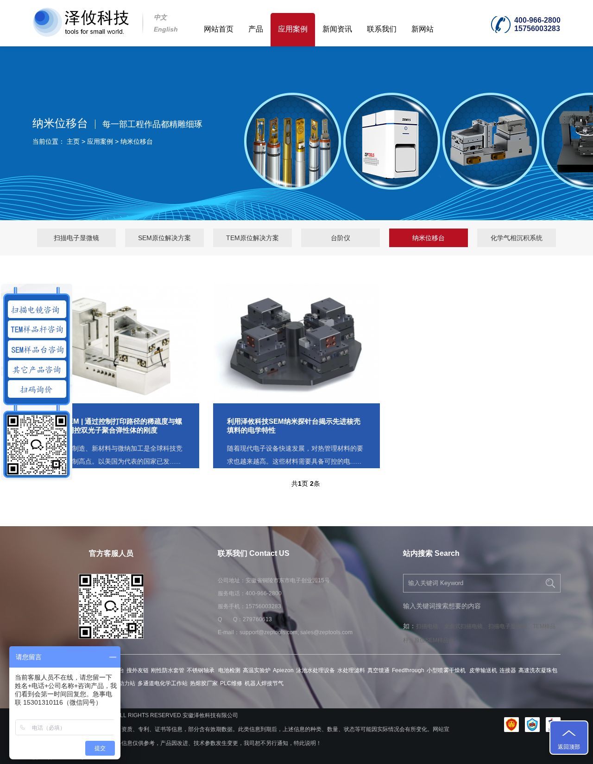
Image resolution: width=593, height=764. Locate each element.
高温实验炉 (257, 670)
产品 (255, 29)
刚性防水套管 (167, 670)
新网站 (422, 29)
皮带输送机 (483, 670)
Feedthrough (408, 670)
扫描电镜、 (430, 626)
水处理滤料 (351, 670)
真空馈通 (378, 670)
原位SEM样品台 (434, 640)
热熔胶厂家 (204, 683)
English (166, 29)
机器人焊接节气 (264, 683)
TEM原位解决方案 (252, 238)
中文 (160, 17)
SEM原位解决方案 (164, 238)
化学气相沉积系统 (517, 238)
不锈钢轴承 (201, 670)
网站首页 (218, 29)
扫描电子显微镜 (76, 238)
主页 (73, 141)
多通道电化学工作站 (163, 683)
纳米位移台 (136, 141)
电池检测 (229, 670)
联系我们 (382, 29)
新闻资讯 (337, 29)
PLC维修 (231, 683)
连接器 (507, 670)
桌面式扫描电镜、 (466, 626)
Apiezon (283, 670)
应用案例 (293, 29)
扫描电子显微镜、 (510, 626)
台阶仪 (340, 238)
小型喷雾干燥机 (447, 670)
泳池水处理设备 (315, 670)
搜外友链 (137, 670)
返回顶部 (569, 747)
